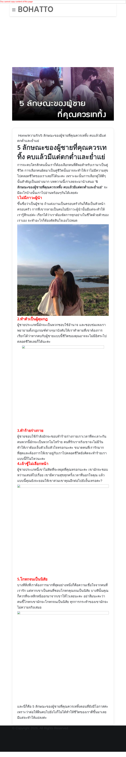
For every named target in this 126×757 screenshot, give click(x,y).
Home (22, 135)
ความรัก (34, 135)
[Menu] (13, 11)
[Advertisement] (63, 41)
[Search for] (112, 11)
